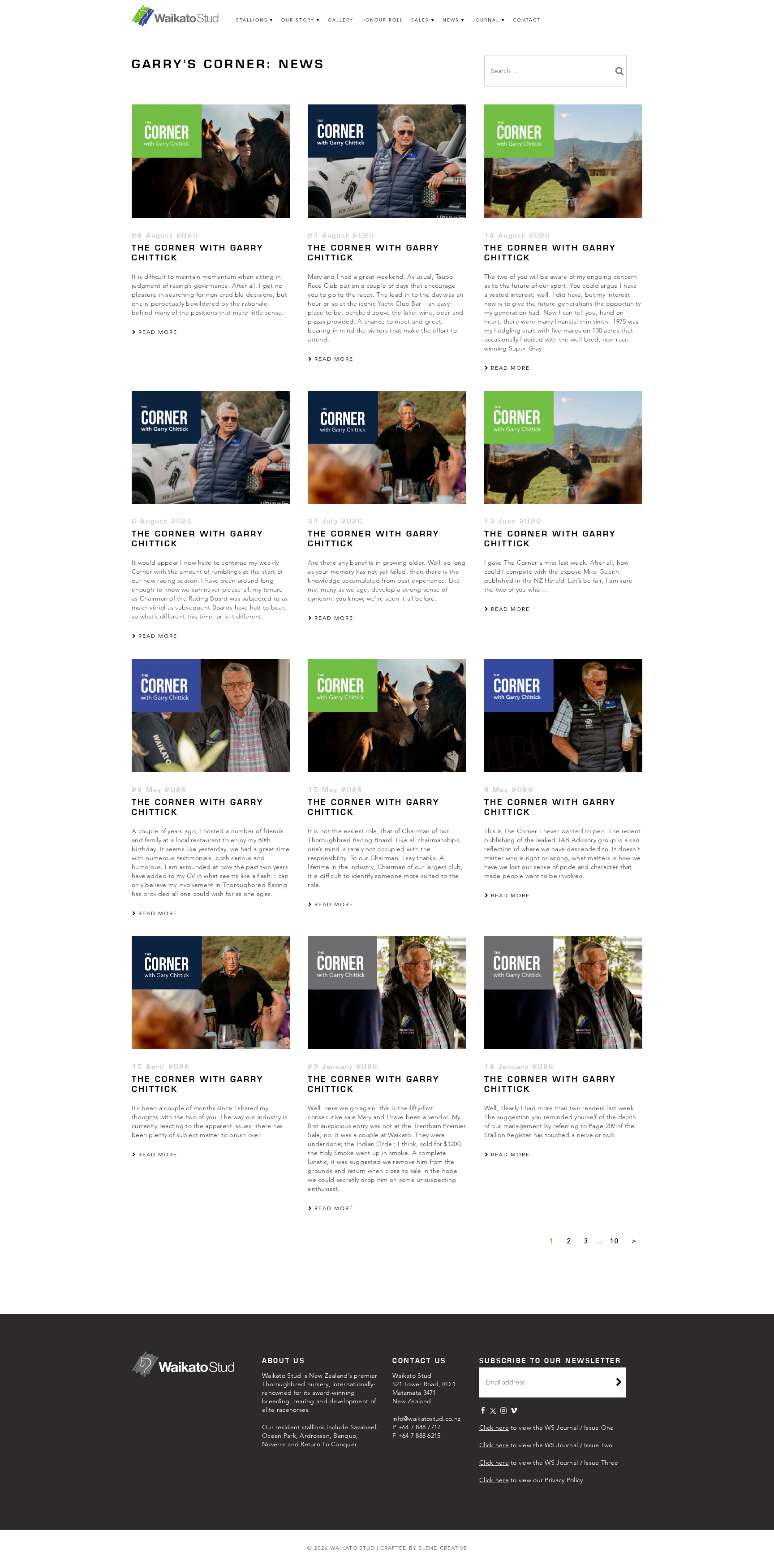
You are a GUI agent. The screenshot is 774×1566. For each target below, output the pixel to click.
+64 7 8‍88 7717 (419, 1427)
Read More (156, 332)
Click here (494, 1427)
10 (614, 1241)
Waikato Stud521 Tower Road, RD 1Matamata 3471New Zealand (424, 1388)
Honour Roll (382, 20)
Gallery (340, 20)
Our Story (297, 20)
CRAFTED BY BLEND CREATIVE (423, 1547)
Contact (527, 20)
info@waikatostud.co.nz (426, 1419)
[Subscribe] (619, 1383)
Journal (486, 20)
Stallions (252, 20)
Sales (420, 20)
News (451, 20)
